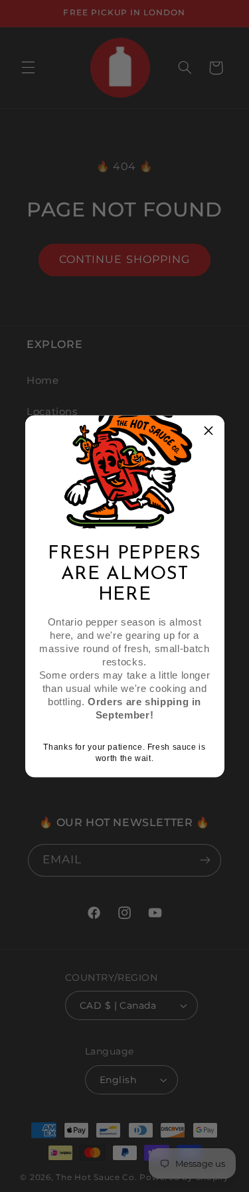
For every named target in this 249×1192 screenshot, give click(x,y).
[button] (209, 430)
